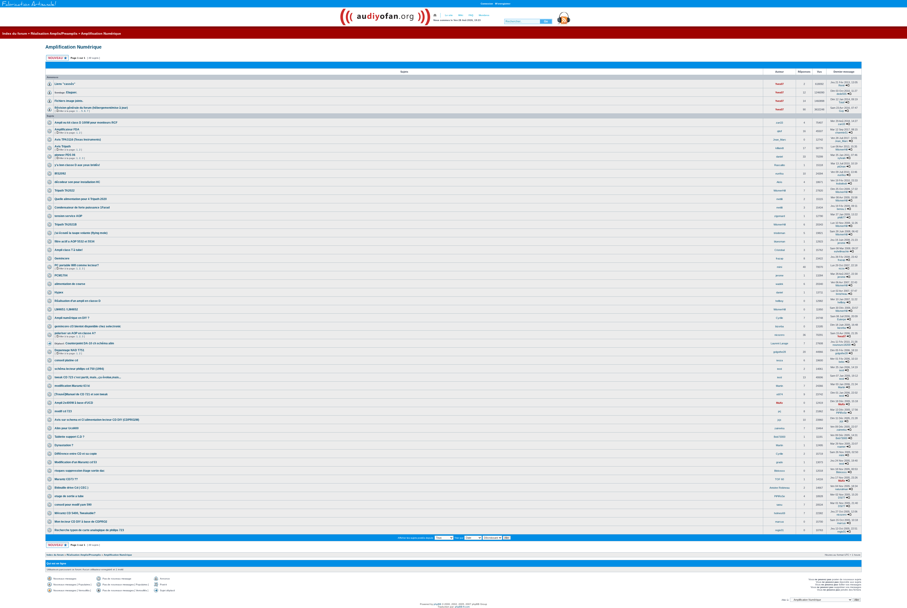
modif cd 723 (63, 411)
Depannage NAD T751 (69, 350)
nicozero (779, 334)
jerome (841, 243)
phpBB (437, 604)
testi (779, 368)
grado (779, 462)
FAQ (471, 15)
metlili (779, 199)
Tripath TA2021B (66, 224)
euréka (779, 173)
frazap (779, 258)
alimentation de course (70, 284)
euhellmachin (841, 251)
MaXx (779, 402)
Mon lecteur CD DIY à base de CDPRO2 (81, 521)
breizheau (841, 293)
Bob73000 (779, 436)
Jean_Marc (779, 139)
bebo (841, 361)
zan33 (779, 122)
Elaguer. (71, 92)
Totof (841, 102)
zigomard (779, 216)
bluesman (779, 241)
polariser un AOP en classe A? (75, 333)
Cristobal (779, 250)
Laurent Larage (779, 343)
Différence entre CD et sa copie (76, 453)
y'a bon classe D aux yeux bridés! (77, 165)
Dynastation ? (64, 445)
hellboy (779, 301)
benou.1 (841, 209)
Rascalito (779, 165)
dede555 (842, 93)
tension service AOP (68, 216)
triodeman (779, 233)
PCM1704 (61, 275)
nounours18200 (842, 344)
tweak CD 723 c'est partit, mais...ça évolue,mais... (88, 377)
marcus (779, 521)
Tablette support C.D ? (69, 436)
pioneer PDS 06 (65, 155)
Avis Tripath (63, 146)
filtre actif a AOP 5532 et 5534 (74, 241)
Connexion (487, 3)
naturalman (841, 489)
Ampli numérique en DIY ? (72, 318)
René (842, 85)
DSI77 (841, 497)
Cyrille (779, 317)
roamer (841, 446)
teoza (779, 360)
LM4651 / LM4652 (66, 309)
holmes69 (779, 513)
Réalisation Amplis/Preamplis (54, 33)
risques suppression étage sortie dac (80, 470)
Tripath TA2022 (65, 190)
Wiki (460, 15)
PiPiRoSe (841, 412)
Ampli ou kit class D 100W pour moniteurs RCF (86, 122)
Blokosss (779, 470)
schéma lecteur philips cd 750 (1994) (79, 369)
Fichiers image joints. (69, 101)
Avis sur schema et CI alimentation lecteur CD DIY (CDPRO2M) (97, 419)
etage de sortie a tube (69, 496)
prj (779, 411)
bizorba (779, 326)
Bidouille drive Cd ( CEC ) (71, 487)
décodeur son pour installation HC (77, 182)
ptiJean (841, 166)
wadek (779, 284)
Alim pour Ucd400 (67, 428)
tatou (779, 504)
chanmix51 (841, 132)
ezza (841, 268)
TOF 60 (779, 479)
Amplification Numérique (101, 33)
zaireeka (779, 428)
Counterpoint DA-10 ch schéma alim (89, 343)
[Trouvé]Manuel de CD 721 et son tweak (81, 394)
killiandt (779, 148)
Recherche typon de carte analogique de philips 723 (89, 530)
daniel (779, 156)
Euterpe (841, 319)
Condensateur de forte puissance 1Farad (82, 207)
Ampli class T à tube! (69, 250)
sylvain (842, 158)
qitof (779, 131)
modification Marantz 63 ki (72, 385)
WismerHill (841, 149)
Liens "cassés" (65, 84)
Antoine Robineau (780, 487)
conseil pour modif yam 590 (73, 504)
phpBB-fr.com (462, 606)
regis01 (779, 530)
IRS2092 (60, 173)
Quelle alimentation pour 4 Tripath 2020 (81, 199)
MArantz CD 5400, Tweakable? (75, 513)
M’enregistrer (502, 3)
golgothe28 (779, 351)
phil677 (842, 217)
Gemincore (62, 258)
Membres (484, 15)
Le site (449, 15)
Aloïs (779, 182)
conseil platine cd (66, 360)
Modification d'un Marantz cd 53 (76, 462)
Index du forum (14, 33)
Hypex (59, 292)
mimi (779, 267)
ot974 (779, 394)
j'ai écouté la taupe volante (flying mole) (81, 233)
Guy (841, 110)
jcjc (779, 419)
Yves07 (779, 84)
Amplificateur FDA (67, 129)
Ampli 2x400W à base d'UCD (74, 402)
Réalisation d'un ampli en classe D (78, 301)
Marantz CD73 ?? (66, 479)
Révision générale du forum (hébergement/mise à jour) (91, 107)
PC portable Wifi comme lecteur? (77, 265)
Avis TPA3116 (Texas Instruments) (78, 139)
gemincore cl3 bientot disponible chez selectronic (88, 326)
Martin (779, 385)
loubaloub (841, 183)
